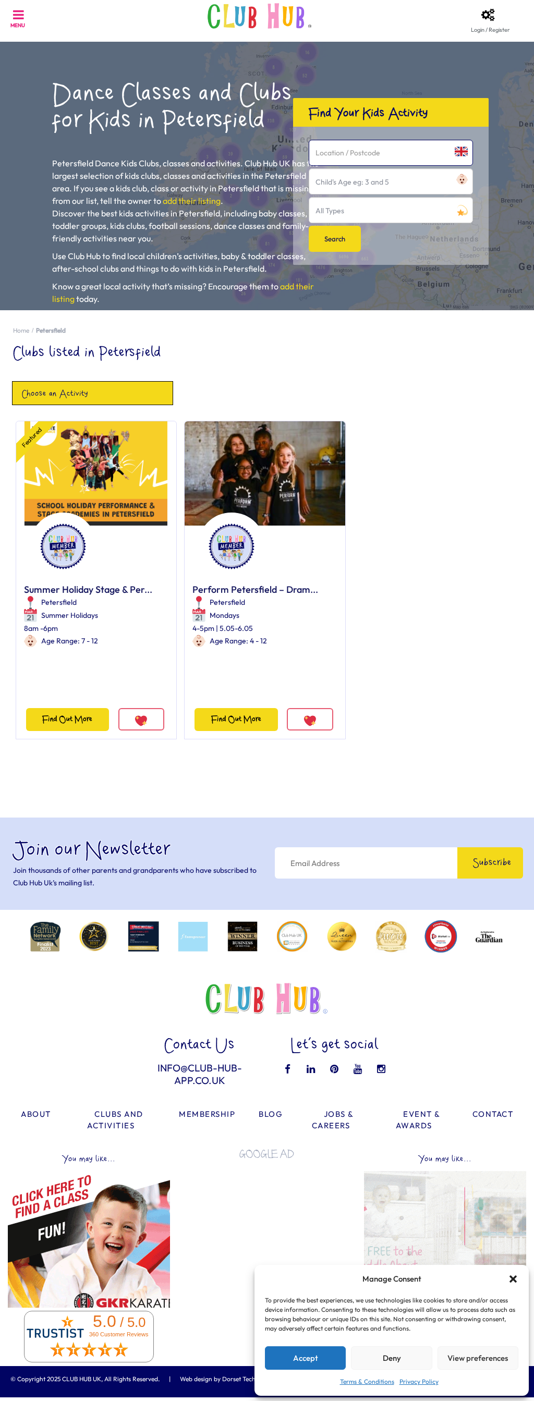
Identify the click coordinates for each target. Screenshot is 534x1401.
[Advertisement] (267, 1232)
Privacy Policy (419, 1381)
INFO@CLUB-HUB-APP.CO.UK (199, 1074)
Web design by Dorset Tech (218, 1379)
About (36, 1114)
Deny (392, 1358)
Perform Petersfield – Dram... (255, 589)
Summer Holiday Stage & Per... (88, 589)
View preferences (477, 1358)
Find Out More (67, 719)
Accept (305, 1358)
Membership (207, 1114)
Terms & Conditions (367, 1381)
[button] (513, 1279)
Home (21, 330)
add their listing (192, 201)
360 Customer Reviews (119, 1334)
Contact (493, 1114)
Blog (271, 1114)
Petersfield (59, 602)
